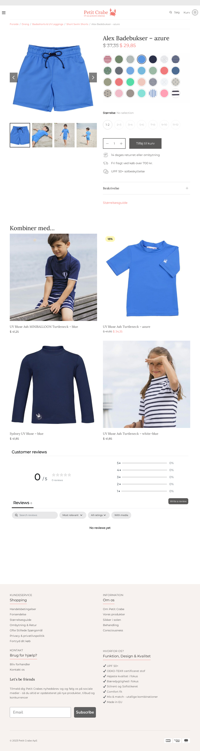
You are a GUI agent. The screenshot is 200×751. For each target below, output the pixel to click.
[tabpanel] (100, 540)
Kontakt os (17, 669)
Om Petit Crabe (113, 609)
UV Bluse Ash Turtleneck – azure (126, 327)
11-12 (176, 125)
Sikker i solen (112, 620)
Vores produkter (114, 614)
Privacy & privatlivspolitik (27, 636)
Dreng (25, 24)
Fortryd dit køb (20, 641)
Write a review (178, 501)
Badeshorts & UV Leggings (47, 24)
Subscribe (85, 712)
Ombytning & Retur (23, 625)
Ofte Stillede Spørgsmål (26, 630)
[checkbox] (121, 515)
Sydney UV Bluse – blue (27, 434)
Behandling (111, 625)
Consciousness (113, 630)
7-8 (153, 125)
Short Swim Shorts (77, 24)
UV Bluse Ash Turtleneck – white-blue (130, 434)
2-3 (119, 125)
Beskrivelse (111, 188)
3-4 (130, 125)
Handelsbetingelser (23, 609)
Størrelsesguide (115, 203)
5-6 (141, 125)
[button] (145, 463)
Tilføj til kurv (145, 143)
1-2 (108, 125)
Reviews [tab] (22, 502)
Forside (14, 24)
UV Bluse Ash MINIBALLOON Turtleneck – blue (44, 327)
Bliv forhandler (20, 664)
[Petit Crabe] (100, 12)
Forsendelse (18, 614)
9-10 (164, 125)
